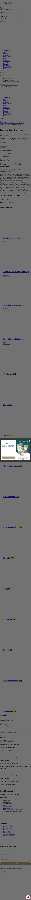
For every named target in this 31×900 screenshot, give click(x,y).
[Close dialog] (29, 440)
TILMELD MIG (8, 457)
